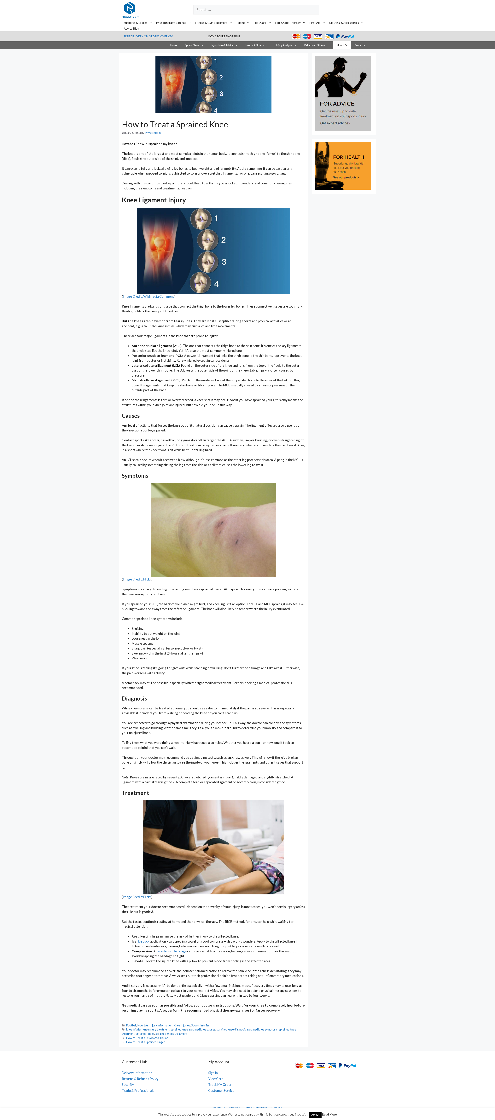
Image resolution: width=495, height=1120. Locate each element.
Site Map (234, 1107)
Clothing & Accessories (344, 22)
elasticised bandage (172, 951)
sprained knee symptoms (262, 1029)
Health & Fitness (255, 45)
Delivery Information (137, 1073)
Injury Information (161, 1025)
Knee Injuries (182, 1025)
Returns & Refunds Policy (140, 1079)
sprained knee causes (202, 1029)
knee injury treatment (156, 1029)
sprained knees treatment (171, 1033)
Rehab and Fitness (314, 45)
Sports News (192, 45)
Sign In (213, 1073)
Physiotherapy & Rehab (171, 22)
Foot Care (259, 22)
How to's (142, 1025)
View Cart (215, 1079)
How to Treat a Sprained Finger (145, 1042)
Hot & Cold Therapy (288, 22)
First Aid (314, 22)
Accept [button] (315, 1114)
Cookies (276, 1107)
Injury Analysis (284, 45)
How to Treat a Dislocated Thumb (147, 1038)
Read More (329, 1114)
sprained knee (179, 1029)
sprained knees (145, 1033)
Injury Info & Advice (222, 45)
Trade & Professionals (138, 1090)
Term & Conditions (256, 1107)
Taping (240, 22)
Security (128, 1084)
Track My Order (220, 1084)
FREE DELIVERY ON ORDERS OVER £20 (148, 36)
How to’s (342, 45)
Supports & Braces (135, 22)
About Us (219, 1107)
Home (173, 45)
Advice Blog (131, 28)
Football (131, 1025)
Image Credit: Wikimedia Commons (148, 296)
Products (360, 45)
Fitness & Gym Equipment (211, 22)
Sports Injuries (200, 1025)
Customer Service (221, 1090)
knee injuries (134, 1029)
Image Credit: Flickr (137, 579)
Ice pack (143, 941)
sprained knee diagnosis (231, 1029)
